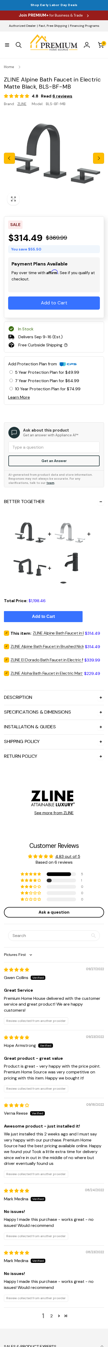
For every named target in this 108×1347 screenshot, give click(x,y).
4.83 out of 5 (67, 856)
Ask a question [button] (54, 912)
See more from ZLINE (54, 813)
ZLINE (21, 103)
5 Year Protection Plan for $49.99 (47, 372)
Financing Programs (84, 26)
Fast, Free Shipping (53, 26)
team (50, 483)
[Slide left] (9, 158)
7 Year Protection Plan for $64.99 (47, 380)
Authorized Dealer (22, 26)
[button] (7, 45)
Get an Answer (54, 461)
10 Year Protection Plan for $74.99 (47, 389)
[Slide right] (98, 158)
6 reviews (62, 96)
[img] (16, 969)
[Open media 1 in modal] (54, 158)
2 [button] (51, 1316)
